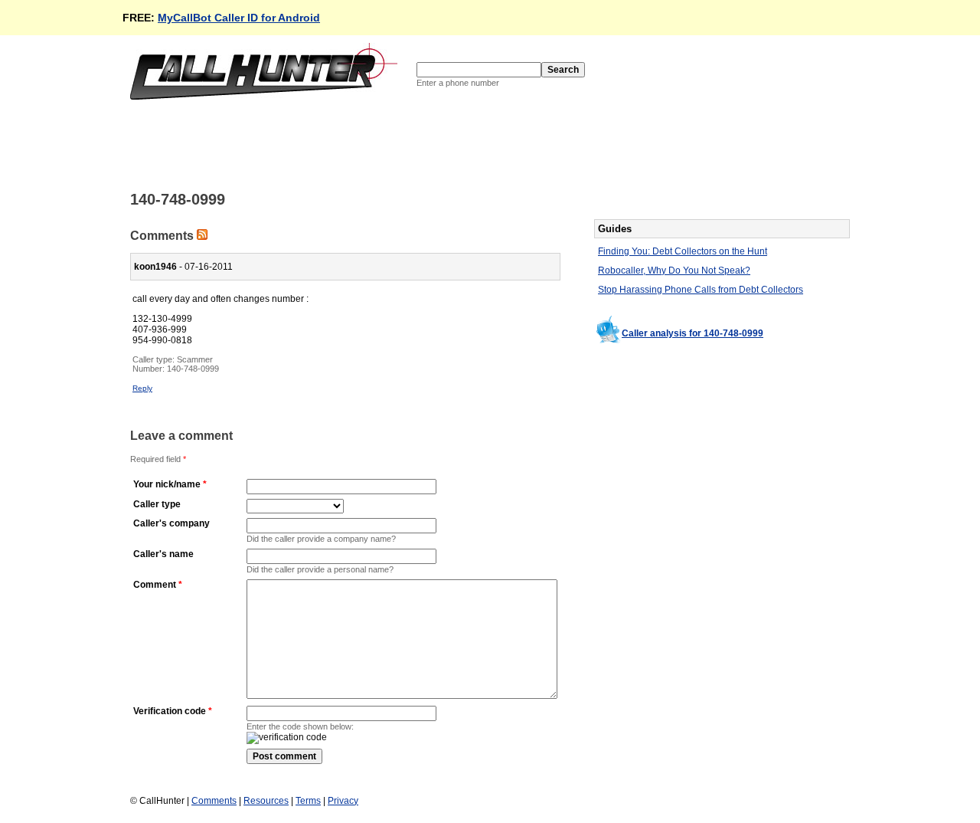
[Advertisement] (409, 144)
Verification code (169, 711)
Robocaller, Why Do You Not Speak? (674, 270)
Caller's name (163, 554)
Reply (142, 388)
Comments (214, 800)
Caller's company (171, 523)
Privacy (343, 800)
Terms (308, 800)
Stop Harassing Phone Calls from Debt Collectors (700, 289)
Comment (154, 584)
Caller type (157, 504)
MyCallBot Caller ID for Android (239, 17)
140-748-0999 (193, 368)
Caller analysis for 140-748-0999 (692, 333)
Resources (266, 800)
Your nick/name (167, 484)
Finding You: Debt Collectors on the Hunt (682, 251)
